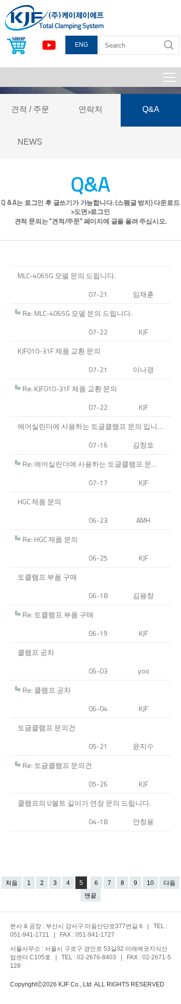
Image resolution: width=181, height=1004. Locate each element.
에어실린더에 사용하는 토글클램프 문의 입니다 (91, 426)
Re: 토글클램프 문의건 (57, 765)
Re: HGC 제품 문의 (50, 539)
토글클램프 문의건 (46, 727)
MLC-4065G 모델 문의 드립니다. (67, 275)
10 (150, 882)
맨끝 (90, 895)
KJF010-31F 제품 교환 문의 (59, 351)
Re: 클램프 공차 (47, 690)
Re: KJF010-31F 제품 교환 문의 (70, 388)
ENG (81, 44)
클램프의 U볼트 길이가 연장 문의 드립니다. (84, 803)
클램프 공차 (36, 652)
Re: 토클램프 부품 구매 (58, 614)
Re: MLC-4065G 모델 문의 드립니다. (77, 313)
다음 (169, 882)
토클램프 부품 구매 (47, 577)
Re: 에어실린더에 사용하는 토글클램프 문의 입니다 (95, 464)
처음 (12, 882)
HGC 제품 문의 (39, 501)
